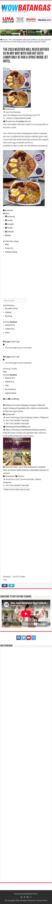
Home (4, 40)
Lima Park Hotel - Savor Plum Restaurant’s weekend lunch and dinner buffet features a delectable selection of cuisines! (26, 470)
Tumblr (10, 228)
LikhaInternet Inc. (31, 894)
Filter (5, 372)
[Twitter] (23, 637)
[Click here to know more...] (26, 32)
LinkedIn (10, 232)
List (6, 399)
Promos (20, 476)
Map (7, 244)
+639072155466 (24, 118)
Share (7, 213)
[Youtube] (28, 637)
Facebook (11, 216)
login (15, 348)
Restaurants (10, 109)
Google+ (10, 224)
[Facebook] (18, 637)
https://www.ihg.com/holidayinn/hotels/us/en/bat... (26, 430)
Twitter (10, 220)
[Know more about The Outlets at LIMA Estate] (26, 20)
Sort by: (10, 322)
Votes (7, 333)
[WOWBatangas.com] (26, 7)
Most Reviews (10, 389)
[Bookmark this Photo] (3, 345)
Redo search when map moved (17, 489)
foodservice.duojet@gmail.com (18, 121)
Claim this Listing (11, 241)
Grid (12, 399)
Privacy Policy (42, 900)
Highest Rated (10, 393)
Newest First (10, 325)
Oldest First (9, 329)
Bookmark (8, 210)
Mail (9, 235)
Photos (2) (9, 248)
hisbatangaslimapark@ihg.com (18, 427)
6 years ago (15, 341)
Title (7, 385)
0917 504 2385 (23, 420)
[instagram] (33, 637)
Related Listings (11, 252)
